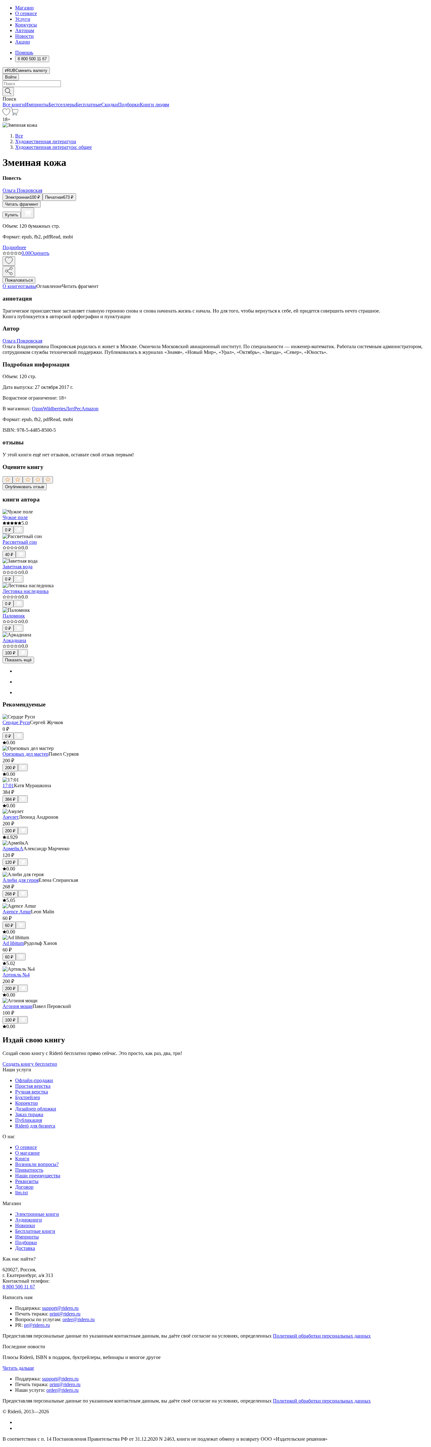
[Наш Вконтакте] (18, 1422)
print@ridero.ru (65, 1313)
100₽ (10, 653)
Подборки (129, 104)
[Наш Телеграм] (18, 1428)
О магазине (27, 1153)
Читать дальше (18, 1368)
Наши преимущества (37, 1175)
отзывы (28, 286)
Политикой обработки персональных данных (322, 1336)
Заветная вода (17, 566)
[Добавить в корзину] (27, 213)
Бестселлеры (62, 104)
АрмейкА (13, 848)
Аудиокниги (28, 1219)
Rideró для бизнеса (35, 1125)
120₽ (10, 862)
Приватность (29, 1170)
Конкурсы (26, 24)
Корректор (26, 1103)
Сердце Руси (16, 722)
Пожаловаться (19, 280)
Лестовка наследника (26, 591)
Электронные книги (37, 1214)
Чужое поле (15, 517)
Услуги (22, 19)
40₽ (9, 554)
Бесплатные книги (35, 1231)
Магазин (24, 7)
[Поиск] (8, 91)
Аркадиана (14, 640)
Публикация (28, 1120)
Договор (24, 1187)
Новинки (25, 1225)
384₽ (10, 799)
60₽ (9, 925)
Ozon (37, 408)
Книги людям (154, 104)
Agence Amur (17, 911)
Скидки (109, 104)
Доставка (25, 1248)
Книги (22, 1158)
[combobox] (215, 83)
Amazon (89, 408)
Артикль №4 (16, 974)
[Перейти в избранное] (6, 113)
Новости (24, 36)
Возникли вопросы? (37, 1164)
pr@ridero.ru (37, 1325)
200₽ (10, 767)
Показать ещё (18, 660)
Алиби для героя (20, 880)
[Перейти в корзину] (14, 113)
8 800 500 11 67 (19, 1286)
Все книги (14, 104)
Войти (10, 77)
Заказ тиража (29, 1114)
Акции (22, 41)
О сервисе (26, 13)
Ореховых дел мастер (26, 754)
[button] (215, 91)
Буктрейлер (27, 1097)
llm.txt (21, 1192)
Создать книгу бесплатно (30, 1064)
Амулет (11, 817)
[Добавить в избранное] (9, 261)
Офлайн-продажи (34, 1080)
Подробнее (14, 247)
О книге (11, 286)
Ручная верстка (31, 1091)
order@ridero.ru (78, 1319)
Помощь (24, 52)
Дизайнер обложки (35, 1108)
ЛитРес (73, 408)
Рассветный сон (20, 542)
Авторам (24, 30)
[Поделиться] (9, 271)
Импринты (37, 104)
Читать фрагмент (21, 204)
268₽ (10, 894)
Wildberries (54, 408)
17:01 (8, 785)
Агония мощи (17, 1006)
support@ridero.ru (60, 1308)
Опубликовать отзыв (24, 486)
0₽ (8, 530)
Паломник (14, 615)
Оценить (39, 253)
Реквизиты (26, 1181)
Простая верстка (32, 1086)
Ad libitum (13, 943)
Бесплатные (88, 104)
